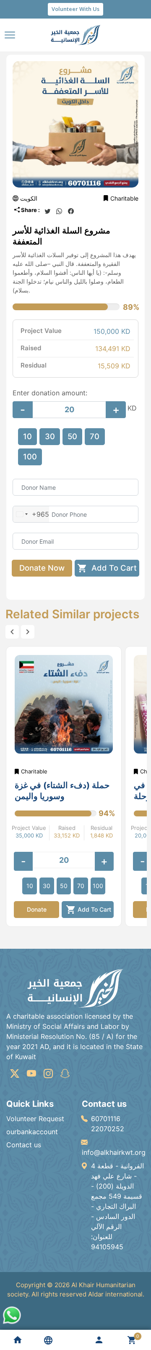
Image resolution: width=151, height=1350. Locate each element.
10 (27, 436)
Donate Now (42, 567)
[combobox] (31, 514)
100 (30, 456)
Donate (37, 909)
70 (94, 436)
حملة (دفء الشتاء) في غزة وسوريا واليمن (62, 790)
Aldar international (115, 1294)
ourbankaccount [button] (32, 1131)
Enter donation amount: (50, 393)
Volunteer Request (35, 1118)
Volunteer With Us (75, 9)
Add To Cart (107, 568)
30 (50, 436)
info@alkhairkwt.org (114, 1152)
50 (72, 436)
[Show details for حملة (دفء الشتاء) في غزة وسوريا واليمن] (64, 704)
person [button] (99, 1340)
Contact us (23, 1145)
